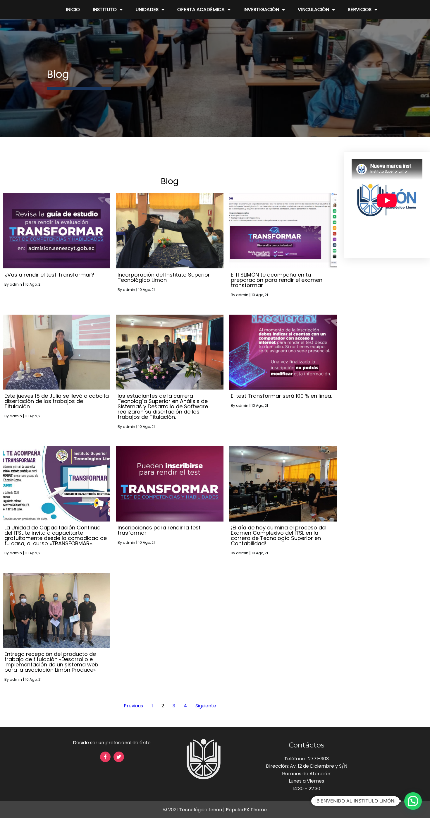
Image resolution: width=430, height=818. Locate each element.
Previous (133, 705)
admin (16, 284)
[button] (413, 801)
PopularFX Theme (246, 809)
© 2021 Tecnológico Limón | (194, 809)
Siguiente (205, 705)
